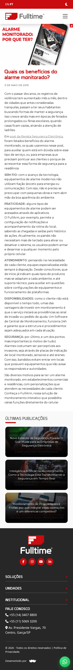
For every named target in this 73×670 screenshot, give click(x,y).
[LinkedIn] (49, 561)
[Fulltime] (24, 16)
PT (11, 4)
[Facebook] (23, 561)
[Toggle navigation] (65, 16)
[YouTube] (40, 561)
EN (7, 4)
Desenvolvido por (16, 661)
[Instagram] (32, 561)
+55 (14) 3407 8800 (23, 615)
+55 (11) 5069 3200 (23, 621)
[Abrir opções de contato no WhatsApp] (65, 661)
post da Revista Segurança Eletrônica (36, 136)
